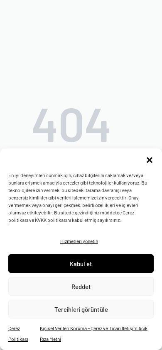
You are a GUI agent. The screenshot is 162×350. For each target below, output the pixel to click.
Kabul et (81, 263)
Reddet (81, 286)
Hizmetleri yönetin (79, 241)
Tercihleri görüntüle (81, 309)
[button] (149, 159)
